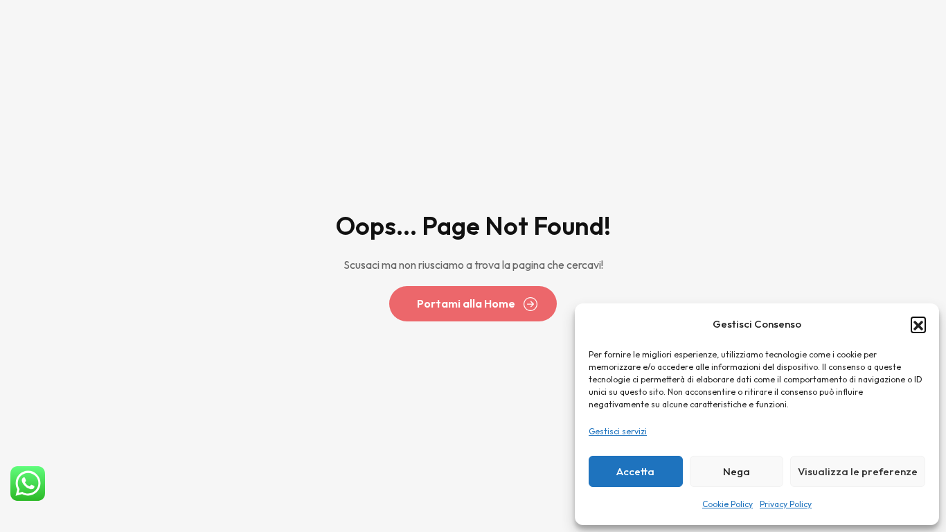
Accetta (635, 471)
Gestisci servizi (618, 431)
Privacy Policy (786, 504)
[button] (918, 324)
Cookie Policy (727, 504)
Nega (736, 471)
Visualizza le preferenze (858, 471)
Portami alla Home (466, 303)
